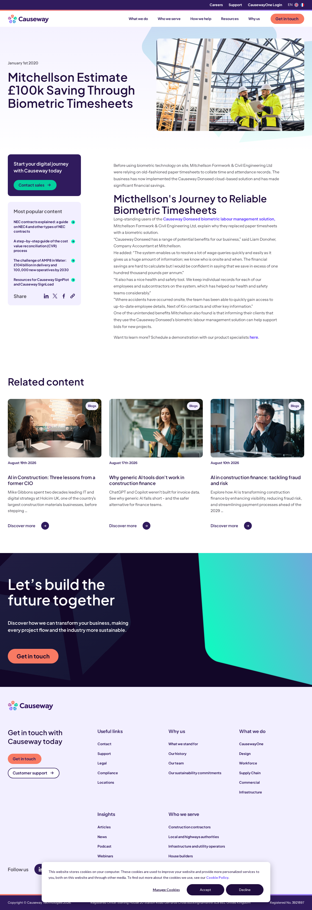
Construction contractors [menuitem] (189, 827)
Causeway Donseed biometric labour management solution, (219, 218)
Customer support (30, 772)
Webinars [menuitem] (105, 856)
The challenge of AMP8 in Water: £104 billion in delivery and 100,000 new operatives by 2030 (41, 265)
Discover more (21, 525)
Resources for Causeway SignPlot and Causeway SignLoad (41, 282)
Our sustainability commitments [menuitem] (194, 773)
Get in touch (286, 18)
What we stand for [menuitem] (183, 744)
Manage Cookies (166, 890)
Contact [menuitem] (104, 744)
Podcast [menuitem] (104, 846)
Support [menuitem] (235, 4)
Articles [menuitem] (104, 827)
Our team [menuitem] (176, 763)
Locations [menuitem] (106, 782)
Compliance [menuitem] (108, 773)
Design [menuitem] (245, 753)
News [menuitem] (102, 836)
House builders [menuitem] (180, 856)
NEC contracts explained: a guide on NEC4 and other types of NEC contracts (41, 226)
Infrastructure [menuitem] (250, 792)
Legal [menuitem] (102, 763)
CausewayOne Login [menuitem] (265, 4)
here (254, 337)
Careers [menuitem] (216, 4)
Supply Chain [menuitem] (250, 773)
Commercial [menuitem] (249, 782)
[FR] (302, 5)
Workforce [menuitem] (248, 763)
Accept (205, 890)
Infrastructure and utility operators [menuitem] (196, 846)
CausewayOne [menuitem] (251, 744)
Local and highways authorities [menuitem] (193, 836)
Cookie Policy (217, 877)
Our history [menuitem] (177, 753)
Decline (245, 890)
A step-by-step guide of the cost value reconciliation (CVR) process (41, 246)
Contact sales (31, 185)
